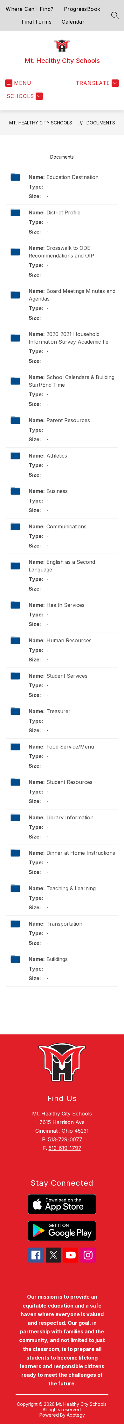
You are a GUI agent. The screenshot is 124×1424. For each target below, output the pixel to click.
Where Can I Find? (30, 9)
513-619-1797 (65, 1148)
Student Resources (69, 782)
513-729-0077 (65, 1139)
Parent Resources (68, 420)
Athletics (56, 455)
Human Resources (69, 640)
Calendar (73, 22)
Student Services (66, 676)
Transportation (64, 924)
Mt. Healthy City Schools (40, 122)
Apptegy (76, 1415)
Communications (66, 526)
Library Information (69, 817)
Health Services (65, 605)
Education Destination (72, 177)
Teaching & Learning (71, 888)
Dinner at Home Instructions (80, 853)
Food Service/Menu (70, 746)
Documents (100, 122)
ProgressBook (82, 9)
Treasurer (58, 711)
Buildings (57, 959)
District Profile (63, 212)
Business (57, 491)
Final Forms (37, 22)
